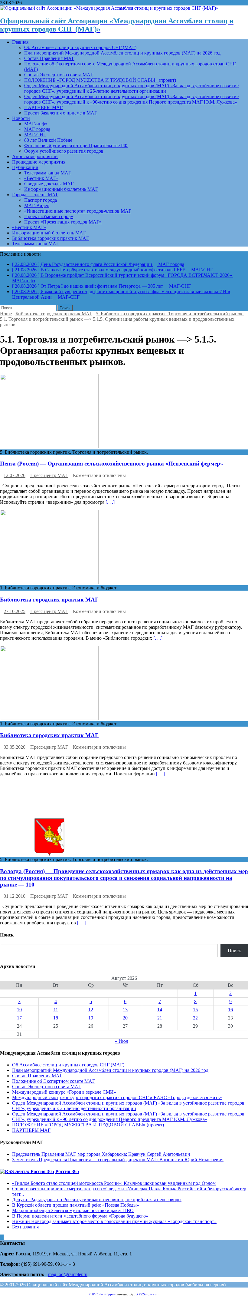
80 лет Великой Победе (48, 140)
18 (55, 1017)
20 (125, 1017)
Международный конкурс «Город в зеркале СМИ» (64, 1092)
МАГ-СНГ (35, 134)
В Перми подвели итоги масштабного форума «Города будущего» (80, 1215)
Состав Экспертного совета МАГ (58, 74)
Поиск (234, 950)
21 (159, 1017)
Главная (20, 42)
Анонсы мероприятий (35, 156)
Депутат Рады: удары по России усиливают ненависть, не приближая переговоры (96, 1199)
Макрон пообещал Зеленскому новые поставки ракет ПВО (73, 1210)
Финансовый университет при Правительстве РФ (76, 145)
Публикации (25, 167)
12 (90, 1009)
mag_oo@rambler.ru (67, 1274)
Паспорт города (40, 200)
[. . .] (110, 502)
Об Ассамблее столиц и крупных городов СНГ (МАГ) (80, 47)
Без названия (25, 1226)
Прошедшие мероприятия (38, 161)
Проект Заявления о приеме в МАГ (60, 112)
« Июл (121, 1041)
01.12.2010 (14, 896)
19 (90, 1017)
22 (195, 1017)
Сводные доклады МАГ (48, 183)
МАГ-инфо (35, 123)
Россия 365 (67, 1171)
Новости (21, 118)
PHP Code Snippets (102, 1294)
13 (125, 1009)
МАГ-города (37, 129)
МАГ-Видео (36, 205)
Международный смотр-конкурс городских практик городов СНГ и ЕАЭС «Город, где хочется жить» (117, 1097)
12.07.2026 (14, 475)
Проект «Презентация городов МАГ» (63, 221)
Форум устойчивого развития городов (63, 151)
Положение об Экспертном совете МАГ (53, 1081)
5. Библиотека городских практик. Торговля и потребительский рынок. (170, 313)
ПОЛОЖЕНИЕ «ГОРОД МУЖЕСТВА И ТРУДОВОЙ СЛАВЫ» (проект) (100, 80)
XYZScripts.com (147, 1294)
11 (56, 1009)
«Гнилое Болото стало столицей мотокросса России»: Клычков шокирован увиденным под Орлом (114, 1183)
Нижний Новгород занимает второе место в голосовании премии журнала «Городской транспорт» (114, 1221)
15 (195, 1009)
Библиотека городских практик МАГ (50, 238)
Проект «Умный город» (48, 216)
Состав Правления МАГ (49, 58)
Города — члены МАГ (35, 194)
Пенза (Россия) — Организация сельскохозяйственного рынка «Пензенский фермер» (111, 463)
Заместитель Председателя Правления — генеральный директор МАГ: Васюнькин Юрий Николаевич (118, 1159)
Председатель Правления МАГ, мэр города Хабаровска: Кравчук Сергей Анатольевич (101, 1154)
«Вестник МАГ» (41, 178)
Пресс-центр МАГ (49, 475)
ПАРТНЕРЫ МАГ (43, 107)
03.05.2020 (14, 747)
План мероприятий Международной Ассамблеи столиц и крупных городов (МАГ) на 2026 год (122, 52)
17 (19, 1017)
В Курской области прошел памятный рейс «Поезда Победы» (75, 1205)
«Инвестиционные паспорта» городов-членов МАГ (77, 211)
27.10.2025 (14, 611)
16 (230, 1009)
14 (159, 1009)
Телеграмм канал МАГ (47, 172)
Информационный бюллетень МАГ (61, 189)
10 (19, 1009)
